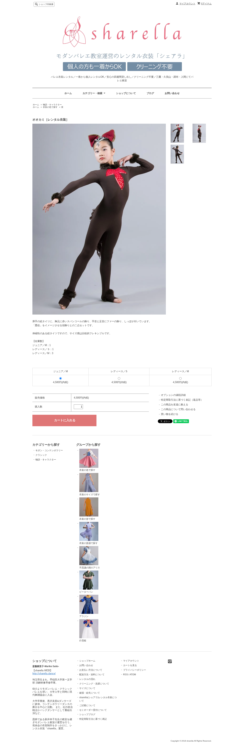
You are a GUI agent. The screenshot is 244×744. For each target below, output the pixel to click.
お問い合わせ (172, 93)
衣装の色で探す (50, 107)
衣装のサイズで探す (89, 494)
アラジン (83, 616)
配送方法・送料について (91, 674)
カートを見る (130, 665)
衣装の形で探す (87, 519)
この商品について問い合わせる (178, 409)
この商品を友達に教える (174, 404)
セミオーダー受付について (93, 710)
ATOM (133, 674)
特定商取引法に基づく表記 (93, 719)
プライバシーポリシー (134, 670)
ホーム (68, 93)
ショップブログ (87, 714)
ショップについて (126, 93)
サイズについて (87, 688)
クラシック (41, 455)
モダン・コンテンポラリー (49, 450)
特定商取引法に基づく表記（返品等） (182, 399)
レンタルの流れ (87, 679)
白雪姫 (82, 640)
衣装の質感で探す (88, 543)
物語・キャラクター (52, 104)
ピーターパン (86, 592)
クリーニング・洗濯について (94, 683)
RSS (125, 674)
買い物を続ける (169, 414)
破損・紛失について (89, 693)
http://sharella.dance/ (44, 673)
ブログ (150, 93)
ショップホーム (87, 660)
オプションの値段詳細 (173, 395)
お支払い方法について (90, 670)
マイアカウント (187, 3)
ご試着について (87, 705)
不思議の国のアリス (89, 567)
